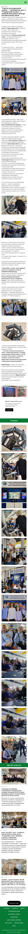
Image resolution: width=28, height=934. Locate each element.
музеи (23, 908)
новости (15, 908)
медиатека (14, 917)
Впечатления (18, 923)
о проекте (6, 908)
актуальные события (14, 920)
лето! (14, 925)
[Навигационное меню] (25, 2)
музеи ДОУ (8, 923)
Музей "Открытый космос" (13, 401)
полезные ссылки (14, 914)
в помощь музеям (14, 911)
